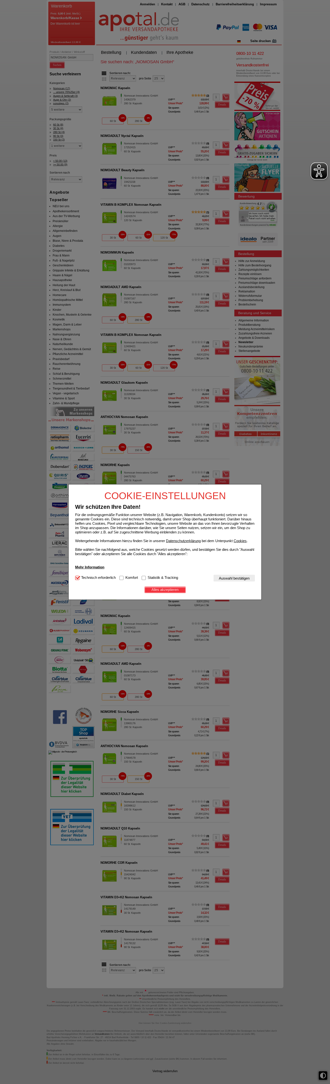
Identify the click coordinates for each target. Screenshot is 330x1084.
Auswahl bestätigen (234, 578)
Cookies (240, 540)
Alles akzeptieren (165, 590)
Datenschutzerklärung (183, 540)
